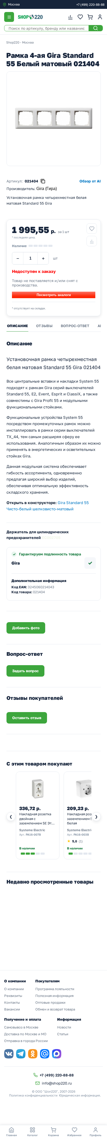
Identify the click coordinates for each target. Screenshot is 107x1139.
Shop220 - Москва (20, 42)
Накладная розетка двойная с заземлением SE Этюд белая (37, 819)
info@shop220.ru (57, 1083)
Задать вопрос (25, 671)
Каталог (32, 1135)
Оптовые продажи (50, 1002)
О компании (14, 989)
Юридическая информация (79, 1095)
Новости (64, 1027)
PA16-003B (81, 834)
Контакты (12, 1002)
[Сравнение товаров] (70, 17)
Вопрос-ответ (75, 326)
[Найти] (96, 28)
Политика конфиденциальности (33, 1095)
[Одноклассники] (32, 1053)
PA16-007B (33, 834)
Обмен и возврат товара (55, 1009)
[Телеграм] (20, 1053)
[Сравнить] (91, 241)
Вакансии (12, 1009)
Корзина (53, 1135)
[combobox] (24, 4)
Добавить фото (25, 628)
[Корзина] (90, 17)
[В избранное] (91, 228)
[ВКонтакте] (9, 1053)
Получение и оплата (22, 1019)
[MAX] (56, 1053)
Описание (17, 326)
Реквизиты (13, 996)
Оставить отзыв (26, 717)
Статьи (62, 1034)
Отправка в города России (26, 1041)
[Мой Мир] (44, 1053)
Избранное (74, 1135)
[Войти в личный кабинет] (100, 17)
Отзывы (44, 326)
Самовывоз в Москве (21, 1027)
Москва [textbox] (14, 4)
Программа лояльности (54, 989)
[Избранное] (80, 17)
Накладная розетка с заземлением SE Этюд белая (85, 818)
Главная (11, 1135)
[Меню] (9, 17)
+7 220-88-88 (90, 5)
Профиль (95, 1135)
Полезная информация (54, 996)
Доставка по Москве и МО (25, 1034)
